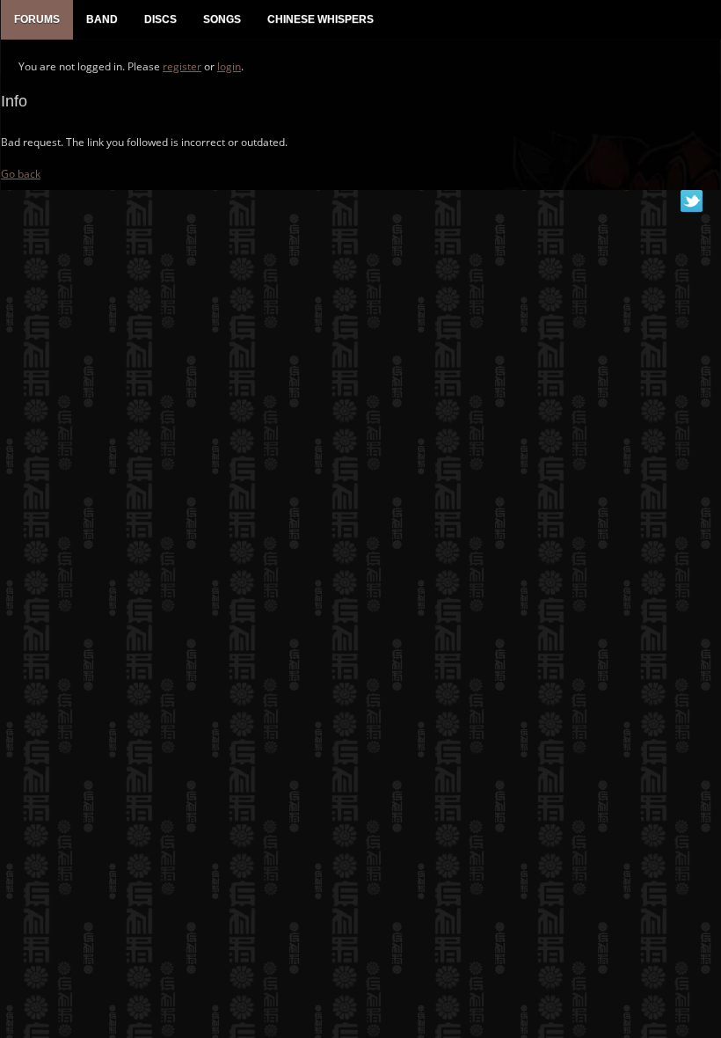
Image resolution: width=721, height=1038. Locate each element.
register (182, 66)
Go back (20, 173)
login (229, 66)
